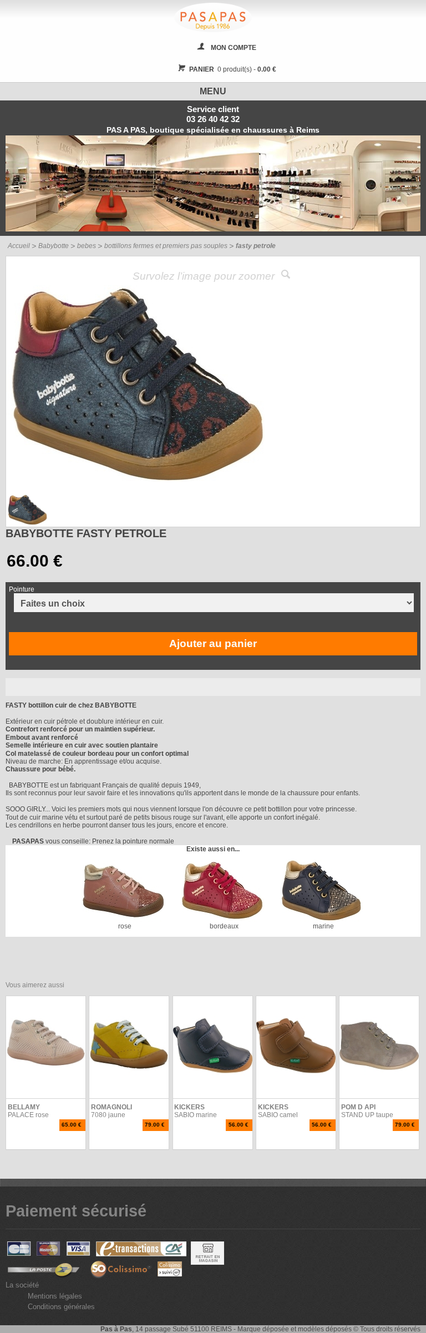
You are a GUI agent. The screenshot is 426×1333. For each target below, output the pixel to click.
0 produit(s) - (232, 69)
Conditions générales (61, 1306)
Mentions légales (55, 1296)
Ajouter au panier (213, 643)
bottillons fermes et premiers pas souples (165, 246)
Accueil (19, 246)
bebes (86, 246)
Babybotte (53, 246)
